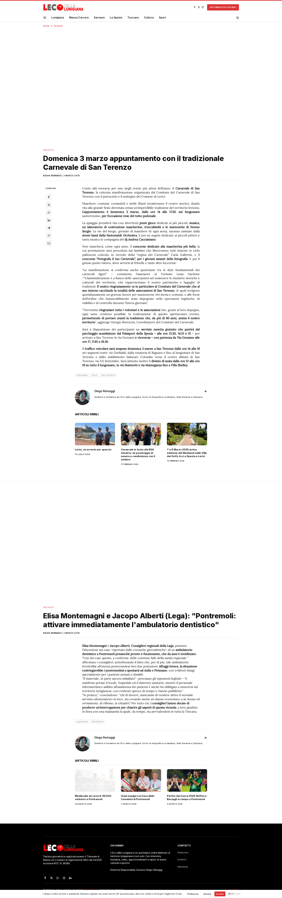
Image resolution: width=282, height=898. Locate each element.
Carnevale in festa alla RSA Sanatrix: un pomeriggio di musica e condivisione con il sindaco (138, 454)
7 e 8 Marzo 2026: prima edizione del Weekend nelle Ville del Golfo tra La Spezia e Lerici (187, 453)
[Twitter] (49, 204)
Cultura (149, 17)
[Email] (49, 243)
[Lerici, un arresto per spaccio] (95, 434)
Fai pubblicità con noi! (223, 7)
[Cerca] (237, 17)
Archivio (48, 150)
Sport (162, 17)
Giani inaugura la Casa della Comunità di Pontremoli (137, 797)
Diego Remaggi (52, 175)
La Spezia (116, 17)
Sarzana (99, 17)
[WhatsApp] (49, 212)
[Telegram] (49, 227)
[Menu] (44, 18)
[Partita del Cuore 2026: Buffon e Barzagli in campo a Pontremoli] (187, 780)
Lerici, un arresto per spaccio (93, 449)
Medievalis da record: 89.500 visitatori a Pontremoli (93, 797)
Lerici (94, 375)
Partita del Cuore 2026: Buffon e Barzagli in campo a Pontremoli (187, 797)
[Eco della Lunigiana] (63, 7)
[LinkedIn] (49, 220)
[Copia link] (49, 235)
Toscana (133, 17)
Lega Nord (82, 721)
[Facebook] (49, 197)
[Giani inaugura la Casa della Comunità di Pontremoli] (141, 780)
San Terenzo (108, 375)
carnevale (82, 375)
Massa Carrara (79, 17)
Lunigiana (57, 17)
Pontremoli (97, 721)
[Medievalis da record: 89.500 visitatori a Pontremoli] (95, 780)
